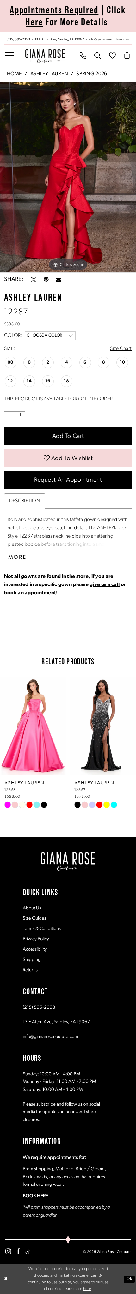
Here (34, 22)
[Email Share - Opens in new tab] (58, 279)
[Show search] (97, 56)
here (87, 1289)
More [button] (17, 557)
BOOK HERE (35, 1196)
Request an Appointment (68, 480)
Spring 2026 (91, 73)
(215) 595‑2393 (39, 1007)
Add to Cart (68, 436)
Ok (129, 1279)
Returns (30, 970)
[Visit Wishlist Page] (112, 56)
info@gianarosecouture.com (50, 1036)
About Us (32, 908)
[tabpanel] (68, 177)
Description (24, 501)
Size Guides (34, 918)
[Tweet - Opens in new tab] (33, 279)
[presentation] (40, 726)
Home (14, 73)
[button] (10, 56)
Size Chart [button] (121, 348)
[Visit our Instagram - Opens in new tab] (8, 1251)
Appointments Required (54, 10)
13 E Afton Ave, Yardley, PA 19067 (56, 1022)
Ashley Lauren (49, 73)
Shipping (32, 959)
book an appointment (30, 593)
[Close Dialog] (5, 1279)
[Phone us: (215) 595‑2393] (83, 56)
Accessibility (35, 949)
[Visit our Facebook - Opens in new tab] (18, 1251)
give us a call (105, 584)
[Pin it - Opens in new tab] (46, 279)
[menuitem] (68, 38)
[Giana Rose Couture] (45, 56)
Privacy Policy (36, 939)
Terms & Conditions (42, 929)
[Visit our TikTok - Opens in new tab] (27, 1251)
